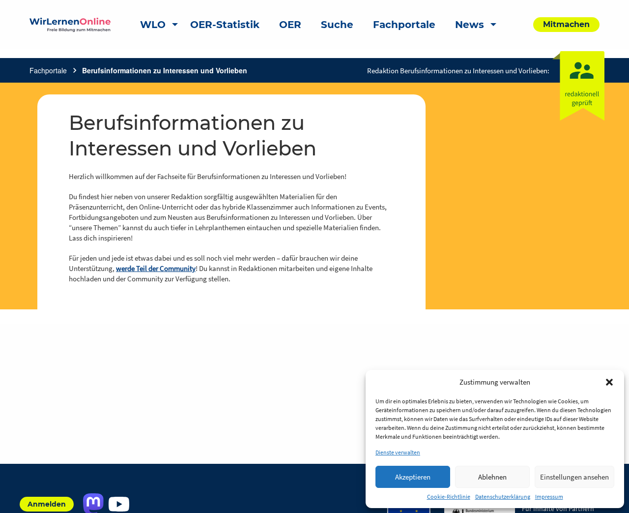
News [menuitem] (469, 24)
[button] (609, 382)
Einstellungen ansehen (574, 477)
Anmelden (47, 504)
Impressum (549, 496)
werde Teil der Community (156, 268)
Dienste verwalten (397, 452)
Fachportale (48, 70)
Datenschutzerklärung (502, 496)
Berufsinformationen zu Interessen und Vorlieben (164, 70)
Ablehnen (492, 477)
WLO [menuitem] (153, 24)
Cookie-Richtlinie (448, 496)
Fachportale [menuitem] (404, 24)
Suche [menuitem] (337, 24)
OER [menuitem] (290, 24)
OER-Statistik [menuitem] (224, 24)
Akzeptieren (412, 477)
